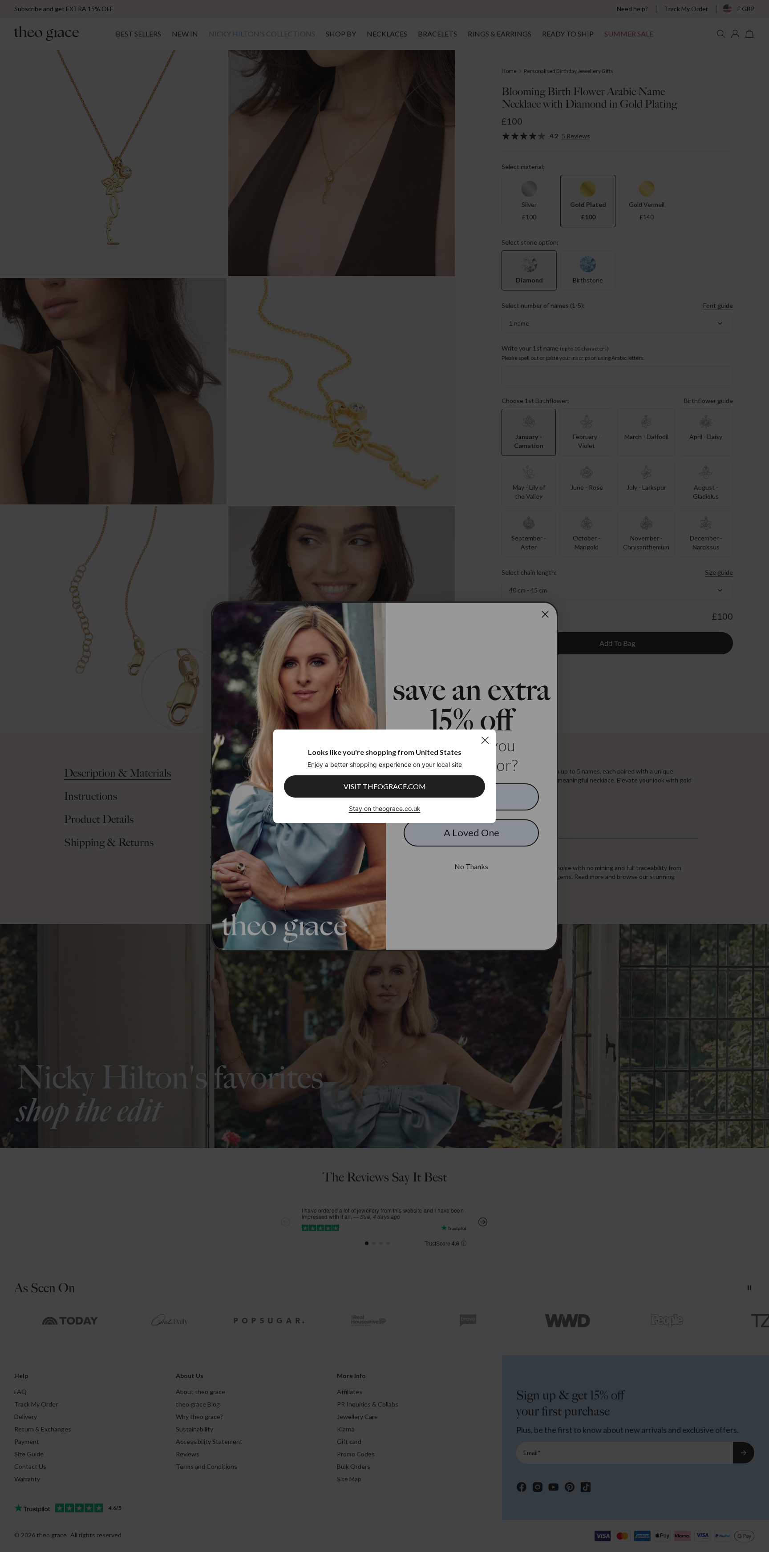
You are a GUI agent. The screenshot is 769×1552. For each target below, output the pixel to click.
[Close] (484, 740)
